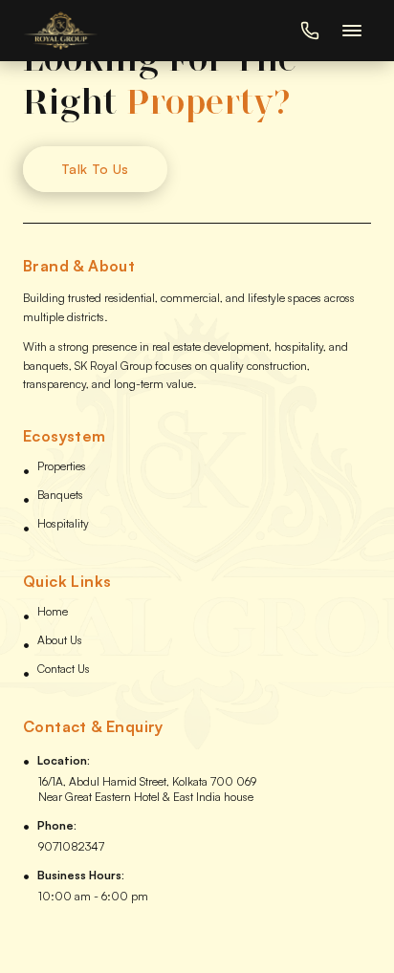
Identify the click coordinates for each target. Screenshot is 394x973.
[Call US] (310, 30)
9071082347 (71, 846)
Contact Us (63, 668)
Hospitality (63, 523)
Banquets (60, 494)
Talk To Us (95, 169)
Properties (61, 466)
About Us (59, 640)
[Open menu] (352, 30)
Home (52, 611)
